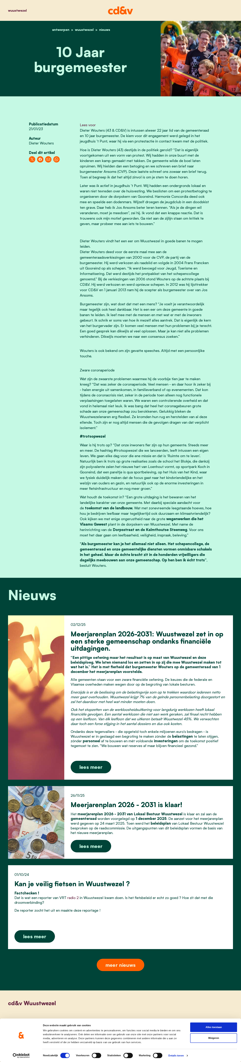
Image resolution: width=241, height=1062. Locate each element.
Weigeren (213, 1038)
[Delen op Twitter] (32, 159)
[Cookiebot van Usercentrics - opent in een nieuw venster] (21, 1055)
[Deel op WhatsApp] (56, 159)
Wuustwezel (17, 10)
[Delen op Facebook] (40, 159)
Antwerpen (60, 30)
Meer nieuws (120, 965)
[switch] (96, 1055)
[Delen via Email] (48, 159)
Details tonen (176, 1055)
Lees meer (91, 767)
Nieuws (104, 30)
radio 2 (73, 897)
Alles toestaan (214, 1027)
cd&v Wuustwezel (32, 1003)
